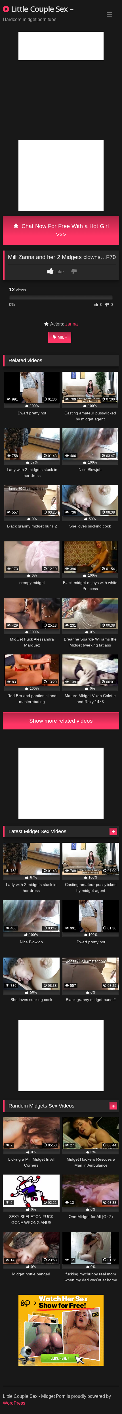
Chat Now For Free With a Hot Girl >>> (64, 230)
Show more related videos (61, 721)
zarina (71, 324)
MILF (62, 337)
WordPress (14, 1403)
